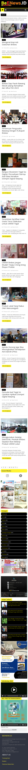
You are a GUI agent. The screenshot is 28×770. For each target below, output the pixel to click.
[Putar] (2, 696)
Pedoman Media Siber (8, 764)
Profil (3, 551)
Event (3, 517)
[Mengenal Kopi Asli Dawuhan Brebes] (14, 30)
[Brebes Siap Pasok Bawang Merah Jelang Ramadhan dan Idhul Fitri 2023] (14, 72)
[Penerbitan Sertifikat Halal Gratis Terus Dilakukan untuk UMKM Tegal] (14, 207)
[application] (14, 689)
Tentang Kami (6, 758)
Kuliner (3, 529)
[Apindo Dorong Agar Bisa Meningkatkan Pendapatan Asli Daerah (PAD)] (14, 335)
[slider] (12, 724)
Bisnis (4, 40)
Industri (3, 526)
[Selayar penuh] (25, 696)
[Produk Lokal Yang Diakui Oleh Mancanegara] (14, 294)
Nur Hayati (13, 136)
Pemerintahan (5, 542)
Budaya (3, 514)
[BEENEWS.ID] (2, 9)
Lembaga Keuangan (6, 532)
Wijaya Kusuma (14, 48)
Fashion (3, 520)
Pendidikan (4, 545)
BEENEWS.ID (7, 735)
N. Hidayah (14, 182)
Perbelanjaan (5, 548)
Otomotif (4, 538)
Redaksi (4, 761)
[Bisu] (23, 696)
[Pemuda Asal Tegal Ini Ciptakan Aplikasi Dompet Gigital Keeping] (14, 380)
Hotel (3, 523)
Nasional (4, 535)
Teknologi (4, 554)
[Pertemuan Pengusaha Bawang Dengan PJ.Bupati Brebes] (14, 117)
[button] (9, 590)
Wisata (3, 557)
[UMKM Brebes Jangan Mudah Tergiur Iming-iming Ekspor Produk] (14, 251)
